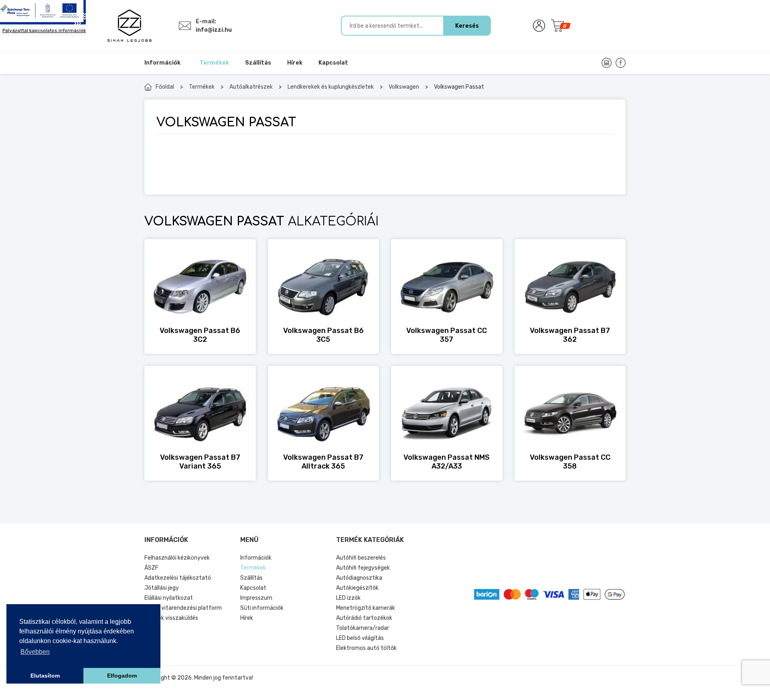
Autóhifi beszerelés (361, 557)
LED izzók (348, 598)
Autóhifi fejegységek (363, 567)
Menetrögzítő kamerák (365, 608)
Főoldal (165, 86)
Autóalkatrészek (251, 86)
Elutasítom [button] (45, 675)
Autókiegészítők (357, 587)
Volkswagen (404, 86)
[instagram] (607, 63)
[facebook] (621, 63)
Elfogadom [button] (122, 675)
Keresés (467, 25)
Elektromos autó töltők (366, 648)
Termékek (202, 86)
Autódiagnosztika (359, 577)
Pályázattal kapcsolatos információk (44, 30)
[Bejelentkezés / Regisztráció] (539, 26)
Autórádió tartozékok (364, 618)
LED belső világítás (360, 638)
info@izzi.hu (214, 29)
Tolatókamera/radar (362, 628)
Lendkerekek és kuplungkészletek (331, 86)
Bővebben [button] (35, 651)
